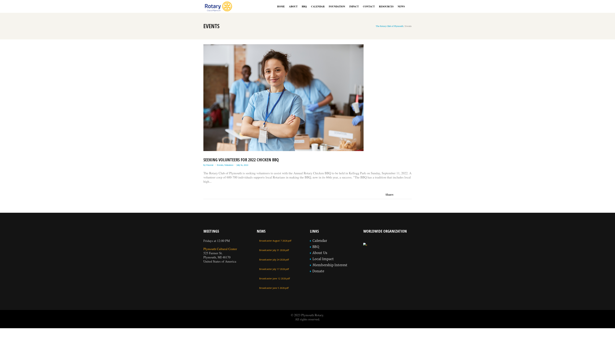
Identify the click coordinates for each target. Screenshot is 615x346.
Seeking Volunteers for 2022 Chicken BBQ (241, 160)
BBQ (315, 247)
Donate (318, 271)
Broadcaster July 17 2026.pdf (274, 269)
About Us (319, 253)
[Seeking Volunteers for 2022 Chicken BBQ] (307, 97)
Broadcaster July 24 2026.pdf (274, 259)
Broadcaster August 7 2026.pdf (275, 240)
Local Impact (323, 259)
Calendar (319, 241)
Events (220, 165)
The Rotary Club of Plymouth (389, 26)
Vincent (210, 165)
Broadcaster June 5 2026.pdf (274, 287)
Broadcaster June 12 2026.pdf (274, 278)
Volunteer (229, 165)
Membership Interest (329, 265)
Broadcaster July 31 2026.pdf (274, 250)
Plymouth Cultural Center (220, 249)
